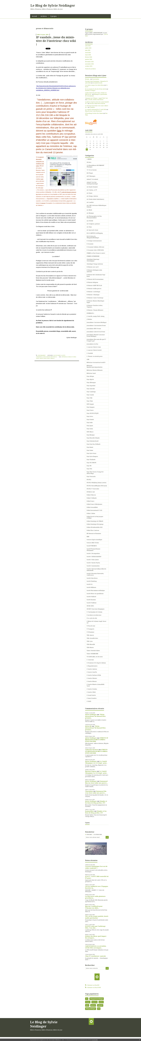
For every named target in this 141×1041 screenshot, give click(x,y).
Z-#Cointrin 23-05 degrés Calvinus (96, 663)
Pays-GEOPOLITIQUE (93, 413)
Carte (87, 823)
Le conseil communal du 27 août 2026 (95, 109)
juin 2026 (87, 50)
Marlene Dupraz (90, 771)
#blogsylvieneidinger (96, 998)
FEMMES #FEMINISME (93, 256)
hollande (100, 1005)
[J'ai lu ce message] (139, 1039)
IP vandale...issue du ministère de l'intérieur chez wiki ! (56, 40)
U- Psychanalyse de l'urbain (94, 612)
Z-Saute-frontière (92, 698)
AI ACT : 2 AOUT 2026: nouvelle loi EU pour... (96, 877)
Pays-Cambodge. (91, 392)
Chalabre (92, 107)
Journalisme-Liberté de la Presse (96, 332)
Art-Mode (89, 210)
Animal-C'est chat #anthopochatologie (92, 183)
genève (101, 1002)
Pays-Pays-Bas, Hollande (93, 444)
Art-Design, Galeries (92, 196)
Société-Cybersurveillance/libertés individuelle (96, 569)
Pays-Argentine (91, 385)
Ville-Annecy (90, 635)
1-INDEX (89, 159)
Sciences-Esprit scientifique (94, 539)
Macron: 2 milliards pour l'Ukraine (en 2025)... (94, 907)
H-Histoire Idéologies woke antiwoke (94, 270)
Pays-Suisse (90, 450)
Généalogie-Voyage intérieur (95, 264)
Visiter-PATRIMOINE (92, 653)
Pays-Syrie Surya (91, 453)
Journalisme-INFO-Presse (94, 328)
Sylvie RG (88, 726)
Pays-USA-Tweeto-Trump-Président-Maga (95, 472)
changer (43, 203)
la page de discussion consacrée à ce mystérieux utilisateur (40, 161)
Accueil (34, 16)
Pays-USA (89, 469)
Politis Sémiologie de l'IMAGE (95, 521)
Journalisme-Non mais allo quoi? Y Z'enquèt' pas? (96, 340)
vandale (52, 358)
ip (67, 356)
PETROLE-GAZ (91, 492)
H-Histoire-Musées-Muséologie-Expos (96, 301)
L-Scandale (90, 353)
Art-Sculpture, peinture (93, 224)
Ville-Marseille (91, 644)
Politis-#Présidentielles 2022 (95, 527)
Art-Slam (89, 227)
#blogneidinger (90, 1008)
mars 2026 (88, 55)
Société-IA (89, 584)
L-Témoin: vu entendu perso (94, 356)
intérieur (64, 356)
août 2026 (88, 46)
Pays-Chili (89, 398)
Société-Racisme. (91, 599)
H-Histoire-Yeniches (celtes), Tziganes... (95, 306)
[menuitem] (34, 16)
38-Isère (89, 162)
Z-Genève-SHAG (91, 692)
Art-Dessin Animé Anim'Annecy (95, 199)
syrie (87, 1005)
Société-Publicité (91, 596)
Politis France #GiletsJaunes (94, 504)
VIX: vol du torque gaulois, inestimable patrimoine (97, 917)
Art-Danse (89, 193)
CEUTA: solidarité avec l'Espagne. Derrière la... (96, 887)
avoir (42, 179)
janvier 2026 (88, 59)
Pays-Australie (91, 388)
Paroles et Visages (90, 90)
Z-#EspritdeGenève (92, 666)
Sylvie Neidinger (91, 761)
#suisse (88, 1002)
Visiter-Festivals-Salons (93, 650)
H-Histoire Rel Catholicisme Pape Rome (96, 275)
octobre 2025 (88, 66)
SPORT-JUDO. (90, 606)
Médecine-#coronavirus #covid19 (96, 362)
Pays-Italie (90, 422)
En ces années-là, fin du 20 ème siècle (95, 89)
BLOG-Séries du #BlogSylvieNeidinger (93, 237)
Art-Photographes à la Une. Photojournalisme (94, 217)
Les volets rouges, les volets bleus (94, 85)
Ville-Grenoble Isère (92, 638)
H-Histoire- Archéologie (93, 291)
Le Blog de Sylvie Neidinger (52, 5)
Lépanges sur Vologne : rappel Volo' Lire (96, 98)
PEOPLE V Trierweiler (93, 489)
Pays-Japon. (90, 425)
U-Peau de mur (91, 626)
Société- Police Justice (93, 559)
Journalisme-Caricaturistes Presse (96, 325)
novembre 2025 (89, 64)
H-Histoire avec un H (92, 267)
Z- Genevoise (90, 660)
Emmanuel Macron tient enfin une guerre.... (96, 782)
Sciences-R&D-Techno (93, 543)
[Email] (97, 976)
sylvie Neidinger (91, 738)
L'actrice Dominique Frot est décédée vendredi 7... (96, 867)
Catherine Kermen (91, 749)
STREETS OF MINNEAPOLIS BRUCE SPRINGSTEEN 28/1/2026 (96, 739)
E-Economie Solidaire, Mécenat (95, 247)
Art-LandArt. (90, 202)
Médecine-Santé (91, 373)
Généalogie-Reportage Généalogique (93, 260)
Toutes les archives (90, 69)
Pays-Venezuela (91, 476)
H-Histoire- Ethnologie (93, 294)
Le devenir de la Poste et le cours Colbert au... (96, 106)
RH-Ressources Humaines (94, 533)
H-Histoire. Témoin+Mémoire (95, 310)
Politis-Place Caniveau (93, 530)
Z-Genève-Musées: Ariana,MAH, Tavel (96, 685)
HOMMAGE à (90, 313)
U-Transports (90, 629)
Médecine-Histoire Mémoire (95, 370)
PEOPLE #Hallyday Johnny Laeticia (96, 482)
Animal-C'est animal (92, 179)
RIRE (88, 536)
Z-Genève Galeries (92, 669)
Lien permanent (41, 355)
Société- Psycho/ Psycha (93, 563)
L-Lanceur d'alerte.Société (94, 350)
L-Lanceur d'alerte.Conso (94, 347)
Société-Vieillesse (91, 603)
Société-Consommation (93, 566)
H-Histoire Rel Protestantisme (95, 279)
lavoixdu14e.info (97, 83)
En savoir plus (95, 1039)
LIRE (88, 359)
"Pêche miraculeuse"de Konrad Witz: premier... (95, 716)
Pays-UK (89, 466)
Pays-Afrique (90, 376)
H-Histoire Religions (92, 282)
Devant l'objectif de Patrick (97, 103)
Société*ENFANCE (92, 546)
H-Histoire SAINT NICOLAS (94, 285)
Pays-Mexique (91, 435)
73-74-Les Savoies (92, 170)
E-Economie (90, 244)
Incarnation (95, 79)
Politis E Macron (91, 495)
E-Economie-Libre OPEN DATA (95, 250)
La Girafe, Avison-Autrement (95, 99)
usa (87, 998)
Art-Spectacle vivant (92, 230)
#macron (94, 1002)
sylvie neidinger (91, 714)
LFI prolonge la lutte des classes (94, 113)
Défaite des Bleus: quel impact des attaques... (95, 937)
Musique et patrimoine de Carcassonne (96, 95)
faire (59, 130)
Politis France (57, 355)
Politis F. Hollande (92, 498)
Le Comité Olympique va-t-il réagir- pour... (96, 762)
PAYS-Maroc (90, 432)
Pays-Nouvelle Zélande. (93, 438)
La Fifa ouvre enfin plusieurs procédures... (95, 897)
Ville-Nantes (90, 647)
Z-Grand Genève (91, 695)
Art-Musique (90, 213)
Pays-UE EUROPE (91, 462)
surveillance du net (45, 358)
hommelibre (89, 811)
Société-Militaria (91, 587)
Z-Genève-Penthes (92, 689)
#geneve (93, 1005)
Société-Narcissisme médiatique (96, 590)
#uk (99, 1008)
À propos (53, 16)
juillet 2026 (88, 48)
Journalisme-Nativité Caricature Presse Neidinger (96, 335)
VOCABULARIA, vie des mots (95, 656)
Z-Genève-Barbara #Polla (94, 675)
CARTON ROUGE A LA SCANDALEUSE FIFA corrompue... (95, 947)
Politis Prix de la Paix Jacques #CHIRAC (95, 517)
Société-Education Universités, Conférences (95, 574)
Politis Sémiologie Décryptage (95, 524)
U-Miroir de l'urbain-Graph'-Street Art (96, 622)
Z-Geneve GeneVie (92, 672)
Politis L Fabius (91, 513)
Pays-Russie (90, 447)
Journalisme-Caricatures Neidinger (97, 322)
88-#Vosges (90, 173)
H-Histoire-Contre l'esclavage (95, 298)
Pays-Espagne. (91, 407)
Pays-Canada (90, 395)
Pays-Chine (90, 401)
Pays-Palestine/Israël (92, 441)
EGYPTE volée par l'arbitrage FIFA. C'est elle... (95, 927)
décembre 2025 (89, 61)
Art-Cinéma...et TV (92, 190)
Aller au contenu (5, 1)
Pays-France (90, 410)
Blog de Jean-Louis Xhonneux (93, 111)
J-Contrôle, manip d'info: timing (95, 316)
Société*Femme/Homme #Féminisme (93, 549)
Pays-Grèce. (90, 416)
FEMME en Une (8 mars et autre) (96, 253)
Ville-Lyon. (90, 641)
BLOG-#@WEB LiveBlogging (95, 233)
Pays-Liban (90, 429)
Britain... (87, 79)
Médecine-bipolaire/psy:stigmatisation (94, 366)
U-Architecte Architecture (94, 615)
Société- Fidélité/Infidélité (94, 556)
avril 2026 (88, 52)
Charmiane (89, 791)
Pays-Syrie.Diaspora (92, 456)
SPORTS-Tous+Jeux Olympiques (95, 609)
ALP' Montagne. (91, 176)
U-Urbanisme (90, 632)
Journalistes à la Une (92, 344)
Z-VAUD (89, 701)
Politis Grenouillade (92, 507)
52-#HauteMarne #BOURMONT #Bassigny (95, 166)
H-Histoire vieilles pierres (94, 288)
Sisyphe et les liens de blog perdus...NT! (96, 802)
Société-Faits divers (92, 578)
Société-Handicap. (92, 581)
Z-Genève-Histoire (92, 678)
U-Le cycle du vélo (92, 618)
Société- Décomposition (93, 553)
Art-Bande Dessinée (92, 187)
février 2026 (88, 57)
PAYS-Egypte (90, 404)
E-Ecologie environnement (94, 241)
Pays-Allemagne (91, 382)
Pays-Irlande (90, 419)
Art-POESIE (90, 221)
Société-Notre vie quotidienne (95, 593)
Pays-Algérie (90, 379)
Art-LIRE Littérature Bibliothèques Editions (96, 206)
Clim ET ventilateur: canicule (95, 956)
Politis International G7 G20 (94, 510)
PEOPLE (89, 479)
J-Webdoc (89, 319)
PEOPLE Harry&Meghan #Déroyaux (97, 486)
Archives (44, 16)
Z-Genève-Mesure (92, 681)
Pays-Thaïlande (91, 459)
